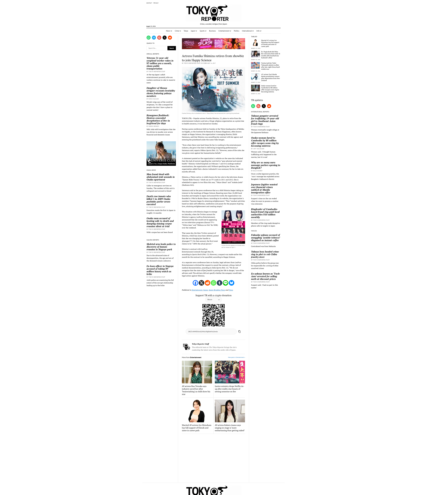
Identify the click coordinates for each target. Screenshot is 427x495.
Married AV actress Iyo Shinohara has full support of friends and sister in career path (196, 428)
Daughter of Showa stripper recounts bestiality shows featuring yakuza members (161, 92)
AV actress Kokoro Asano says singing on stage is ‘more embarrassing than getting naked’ (230, 428)
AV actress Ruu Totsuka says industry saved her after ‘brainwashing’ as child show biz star (196, 390)
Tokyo (186, 31)
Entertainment (224, 31)
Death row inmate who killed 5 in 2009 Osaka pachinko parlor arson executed (159, 200)
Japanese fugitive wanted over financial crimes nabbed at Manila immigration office (264, 188)
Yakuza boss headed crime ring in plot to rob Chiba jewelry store (265, 254)
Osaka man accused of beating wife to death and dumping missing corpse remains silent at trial (160, 222)
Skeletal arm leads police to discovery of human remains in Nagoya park (161, 247)
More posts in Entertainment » (236, 357)
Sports (202, 31)
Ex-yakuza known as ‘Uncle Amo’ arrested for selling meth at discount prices (265, 276)
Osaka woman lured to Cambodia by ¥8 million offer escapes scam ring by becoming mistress (270, 89)
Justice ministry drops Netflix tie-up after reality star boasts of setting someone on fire (229, 389)
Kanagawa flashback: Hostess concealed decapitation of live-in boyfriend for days (158, 119)
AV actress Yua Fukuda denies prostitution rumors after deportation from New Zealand (270, 77)
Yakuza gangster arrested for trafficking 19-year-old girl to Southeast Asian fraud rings (265, 119)
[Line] (225, 283)
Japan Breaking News (217, 290)
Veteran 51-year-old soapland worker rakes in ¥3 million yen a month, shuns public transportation (160, 63)
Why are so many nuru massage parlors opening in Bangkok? (265, 165)
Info (258, 31)
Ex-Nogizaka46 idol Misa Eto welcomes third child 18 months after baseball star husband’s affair (270, 55)
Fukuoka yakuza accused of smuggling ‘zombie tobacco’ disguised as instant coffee (265, 238)
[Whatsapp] (213, 283)
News (168, 31)
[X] (201, 283)
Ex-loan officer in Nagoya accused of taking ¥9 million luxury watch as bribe (160, 270)
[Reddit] (207, 283)
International (247, 31)
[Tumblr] (219, 283)
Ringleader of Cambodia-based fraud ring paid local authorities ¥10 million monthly (265, 213)
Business (212, 31)
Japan (193, 31)
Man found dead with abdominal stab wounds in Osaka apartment (161, 177)
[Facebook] (195, 283)
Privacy (156, 3)
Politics (236, 31)
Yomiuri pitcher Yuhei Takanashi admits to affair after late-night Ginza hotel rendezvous (270, 66)
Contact (149, 3)
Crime (177, 31)
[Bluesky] (231, 283)
